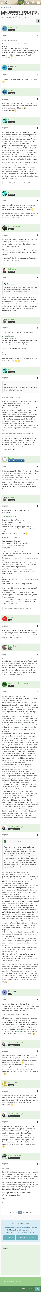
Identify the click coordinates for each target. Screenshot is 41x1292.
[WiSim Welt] (5, 3)
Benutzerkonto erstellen (27, 1237)
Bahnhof (5, 973)
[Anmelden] (33, 2)
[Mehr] (37, 36)
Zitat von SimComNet (14, 841)
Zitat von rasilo (12, 284)
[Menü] (38, 3)
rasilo (21, 183)
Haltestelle (11, 440)
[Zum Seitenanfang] (37, 1289)
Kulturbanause (9, 336)
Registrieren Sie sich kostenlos (21, 1230)
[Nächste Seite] (31, 1212)
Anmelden (9, 1237)
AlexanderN (16, 537)
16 (20, 1213)
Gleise (25, 723)
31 (27, 1213)
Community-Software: (20, 1289)
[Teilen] (38, 21)
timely (21, 608)
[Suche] (28, 3)
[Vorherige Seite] (10, 1212)
